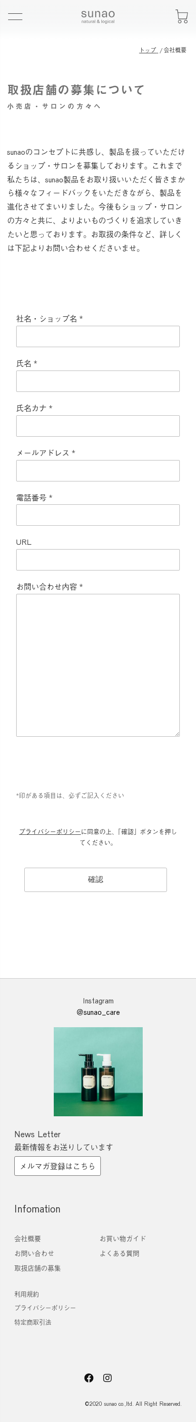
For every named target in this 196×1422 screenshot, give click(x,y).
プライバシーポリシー (50, 831)
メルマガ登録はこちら (58, 1166)
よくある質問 (119, 1253)
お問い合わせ (34, 1253)
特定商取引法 (32, 1322)
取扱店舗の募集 (37, 1268)
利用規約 (26, 1294)
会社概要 (27, 1238)
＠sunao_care (98, 1011)
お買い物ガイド (122, 1238)
